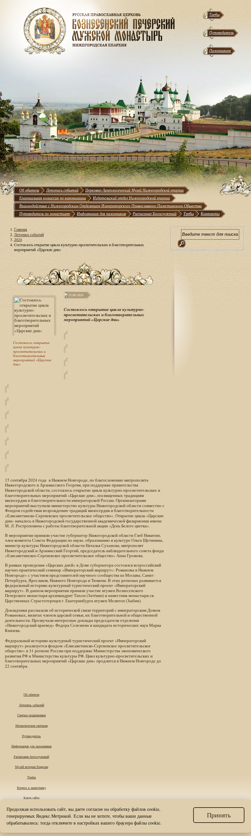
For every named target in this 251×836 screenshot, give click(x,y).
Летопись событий (62, 190)
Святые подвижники (31, 715)
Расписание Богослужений (154, 213)
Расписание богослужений (31, 756)
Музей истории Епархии (31, 766)
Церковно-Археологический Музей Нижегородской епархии (134, 190)
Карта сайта (31, 797)
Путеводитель (221, 32)
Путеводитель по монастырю (44, 213)
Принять (219, 814)
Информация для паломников (101, 213)
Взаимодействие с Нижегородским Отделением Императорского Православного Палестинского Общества (110, 205)
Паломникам (220, 50)
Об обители (29, 190)
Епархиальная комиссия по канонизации (52, 197)
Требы (214, 14)
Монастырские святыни (31, 725)
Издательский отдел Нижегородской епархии (131, 197)
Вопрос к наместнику (31, 787)
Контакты (210, 213)
